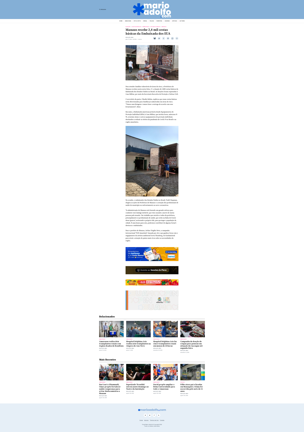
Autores (182, 21)
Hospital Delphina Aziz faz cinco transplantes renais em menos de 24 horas (165, 343)
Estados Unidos (155, 26)
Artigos (174, 21)
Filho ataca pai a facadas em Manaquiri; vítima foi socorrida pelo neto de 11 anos (191, 387)
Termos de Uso (154, 420)
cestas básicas (136, 26)
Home (120, 21)
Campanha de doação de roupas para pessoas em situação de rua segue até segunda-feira (191, 344)
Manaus (164, 26)
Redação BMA (129, 37)
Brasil (145, 21)
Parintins (159, 21)
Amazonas (128, 21)
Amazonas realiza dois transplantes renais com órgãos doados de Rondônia (111, 343)
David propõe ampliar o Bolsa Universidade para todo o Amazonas (164, 386)
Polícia (152, 21)
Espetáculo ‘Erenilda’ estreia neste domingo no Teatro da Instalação (137, 386)
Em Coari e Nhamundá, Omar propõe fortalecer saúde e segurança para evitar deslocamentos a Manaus (110, 389)
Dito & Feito (137, 21)
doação (128, 26)
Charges (167, 21)
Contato (162, 420)
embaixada (146, 26)
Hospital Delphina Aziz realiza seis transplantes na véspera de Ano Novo (138, 343)
